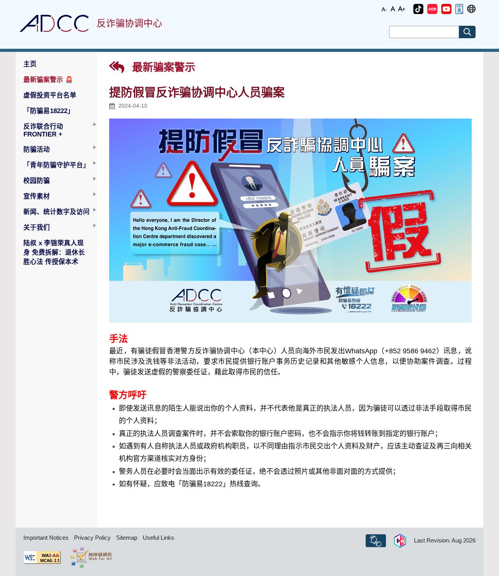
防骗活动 (36, 149)
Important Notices (46, 537)
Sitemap (126, 537)
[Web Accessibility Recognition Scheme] (91, 557)
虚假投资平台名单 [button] (49, 95)
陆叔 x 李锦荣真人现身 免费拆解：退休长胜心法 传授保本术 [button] (54, 252)
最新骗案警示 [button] (48, 79)
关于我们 (36, 227)
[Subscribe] (376, 541)
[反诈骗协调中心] (54, 23)
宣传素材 (36, 196)
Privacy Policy (92, 537)
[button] (418, 9)
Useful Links (158, 537)
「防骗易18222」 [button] (48, 110)
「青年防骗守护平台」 (56, 164)
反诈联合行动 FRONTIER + (43, 130)
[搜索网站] (467, 32)
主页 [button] (30, 63)
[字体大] (401, 8)
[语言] (471, 9)
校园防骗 (36, 180)
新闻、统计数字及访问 (56, 211)
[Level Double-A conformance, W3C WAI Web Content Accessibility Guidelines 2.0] (42, 557)
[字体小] (384, 8)
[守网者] (400, 540)
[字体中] (393, 8)
